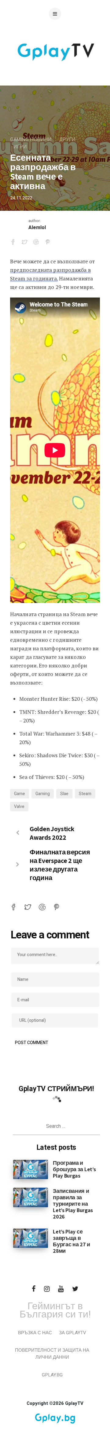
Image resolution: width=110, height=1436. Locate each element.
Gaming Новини (31, 139)
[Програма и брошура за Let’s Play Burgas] (30, 1169)
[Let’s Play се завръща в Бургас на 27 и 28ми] (30, 1238)
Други (67, 139)
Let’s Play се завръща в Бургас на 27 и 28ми (71, 1241)
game (19, 794)
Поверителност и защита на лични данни (52, 1354)
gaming (42, 794)
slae (64, 794)
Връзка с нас (35, 1332)
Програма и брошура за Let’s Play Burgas (74, 1169)
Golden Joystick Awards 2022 (52, 833)
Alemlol (37, 227)
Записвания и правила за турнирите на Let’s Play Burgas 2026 (73, 1203)
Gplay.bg (52, 1375)
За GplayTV (72, 1332)
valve (19, 806)
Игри (20, 147)
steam (85, 794)
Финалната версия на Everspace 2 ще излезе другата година (60, 865)
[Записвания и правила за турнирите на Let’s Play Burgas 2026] (30, 1197)
